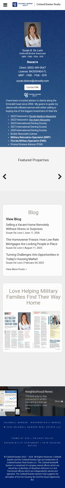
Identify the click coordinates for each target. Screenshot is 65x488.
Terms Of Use (20, 438)
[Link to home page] (22, 4)
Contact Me (32, 87)
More (58, 401)
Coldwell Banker (16, 422)
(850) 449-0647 (37, 67)
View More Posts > (16, 269)
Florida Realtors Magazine (42, 116)
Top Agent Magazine (39, 119)
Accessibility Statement (21, 443)
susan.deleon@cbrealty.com (32, 80)
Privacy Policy (43, 438)
